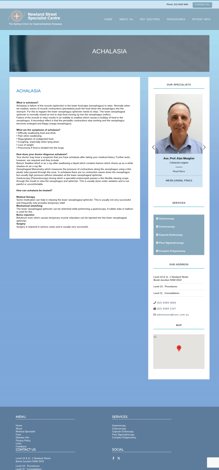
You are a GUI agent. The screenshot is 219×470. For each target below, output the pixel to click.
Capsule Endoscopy (171, 234)
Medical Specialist (25, 431)
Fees (18, 434)
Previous (153, 147)
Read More (179, 171)
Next (204, 147)
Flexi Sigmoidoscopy (171, 242)
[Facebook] (113, 458)
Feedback (21, 446)
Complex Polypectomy (172, 251)
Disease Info (22, 437)
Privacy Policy (23, 440)
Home (19, 425)
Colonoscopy (167, 226)
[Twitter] (118, 458)
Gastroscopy (166, 218)
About (19, 428)
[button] (179, 348)
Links (18, 443)
